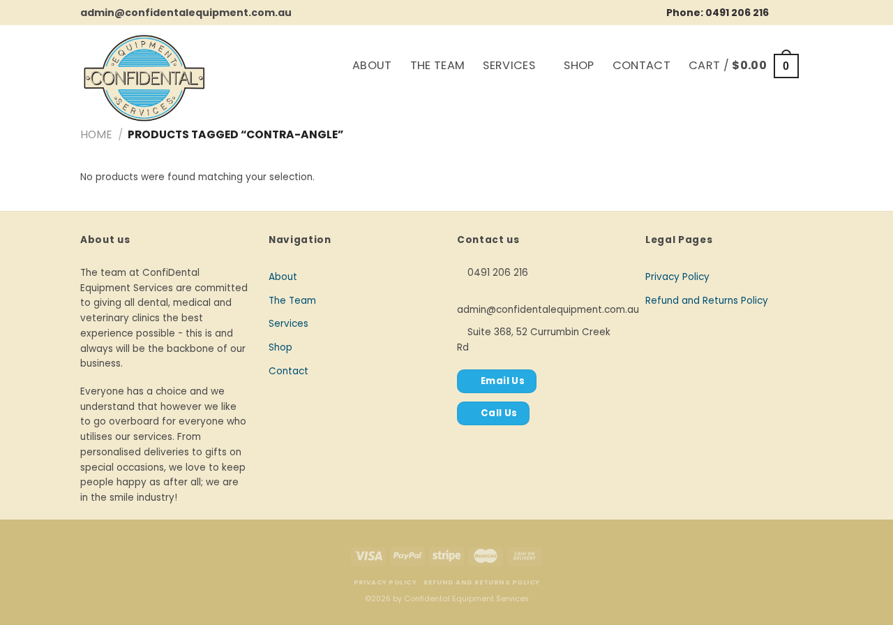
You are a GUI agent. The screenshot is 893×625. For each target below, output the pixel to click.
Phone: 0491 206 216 (717, 13)
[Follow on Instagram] (803, 12)
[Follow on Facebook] (784, 12)
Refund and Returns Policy (706, 300)
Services (509, 65)
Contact (641, 65)
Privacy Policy (677, 277)
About (372, 65)
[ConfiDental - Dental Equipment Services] (185, 78)
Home (96, 134)
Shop (579, 65)
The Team (437, 65)
